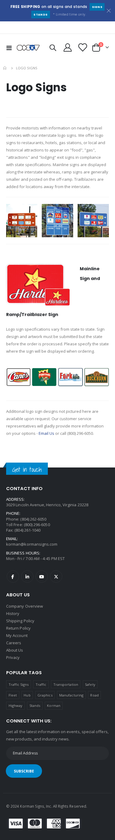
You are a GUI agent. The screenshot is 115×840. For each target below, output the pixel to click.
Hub (27, 695)
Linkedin (27, 576)
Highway (15, 705)
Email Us (46, 433)
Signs (97, 7)
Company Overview (24, 606)
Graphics (44, 695)
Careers (13, 642)
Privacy (13, 657)
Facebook (13, 576)
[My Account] (68, 47)
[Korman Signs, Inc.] (28, 47)
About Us (14, 650)
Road (94, 695)
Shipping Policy (20, 621)
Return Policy (18, 628)
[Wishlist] (82, 47)
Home (5, 68)
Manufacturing (71, 695)
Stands (40, 14)
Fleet (13, 695)
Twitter (56, 576)
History (12, 613)
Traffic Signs (19, 684)
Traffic (41, 684)
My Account (17, 635)
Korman (53, 705)
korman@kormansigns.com (31, 544)
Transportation (65, 684)
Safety (90, 684)
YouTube (42, 576)
